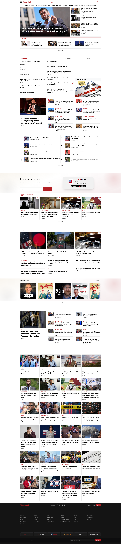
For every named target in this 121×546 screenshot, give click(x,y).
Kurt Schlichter (32, 139)
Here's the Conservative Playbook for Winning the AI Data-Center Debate (90, 372)
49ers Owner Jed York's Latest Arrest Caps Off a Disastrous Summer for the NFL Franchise (90, 419)
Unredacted (62, 517)
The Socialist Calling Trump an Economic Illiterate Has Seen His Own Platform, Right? (44, 30)
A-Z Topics (36, 510)
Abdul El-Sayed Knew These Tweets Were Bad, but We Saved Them (29, 372)
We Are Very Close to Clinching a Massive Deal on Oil (41, 145)
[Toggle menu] (21, 2)
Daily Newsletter (90, 517)
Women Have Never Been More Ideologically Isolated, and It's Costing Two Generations (59, 72)
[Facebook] (62, 505)
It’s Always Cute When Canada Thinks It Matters (30, 62)
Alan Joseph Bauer (50, 521)
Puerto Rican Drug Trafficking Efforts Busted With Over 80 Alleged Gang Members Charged (88, 261)
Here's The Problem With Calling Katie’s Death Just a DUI (32, 86)
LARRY (61, 513)
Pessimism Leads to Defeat (27, 92)
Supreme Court (36, 526)
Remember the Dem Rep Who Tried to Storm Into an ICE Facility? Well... (28, 493)
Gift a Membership (90, 515)
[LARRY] (28, 291)
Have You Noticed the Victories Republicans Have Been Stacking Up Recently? (57, 90)
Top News (22, 513)
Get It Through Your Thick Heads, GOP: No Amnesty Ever (58, 83)
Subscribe (46, 189)
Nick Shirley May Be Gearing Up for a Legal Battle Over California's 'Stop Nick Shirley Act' (91, 332)
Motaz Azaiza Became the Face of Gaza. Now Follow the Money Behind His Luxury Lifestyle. (91, 103)
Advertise (75, 515)
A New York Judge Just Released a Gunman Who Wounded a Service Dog (30, 333)
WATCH (44, 2)
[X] (57, 505)
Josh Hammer (49, 523)
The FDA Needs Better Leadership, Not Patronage (30, 68)
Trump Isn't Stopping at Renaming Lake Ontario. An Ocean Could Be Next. (64, 102)
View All (98, 280)
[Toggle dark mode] (100, 2)
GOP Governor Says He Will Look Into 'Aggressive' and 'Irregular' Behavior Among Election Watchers (33, 263)
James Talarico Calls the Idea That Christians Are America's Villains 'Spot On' (91, 128)
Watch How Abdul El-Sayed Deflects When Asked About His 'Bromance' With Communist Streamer (64, 128)
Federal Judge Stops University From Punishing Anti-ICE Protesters (70, 214)
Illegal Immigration (37, 523)
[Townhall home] (24, 505)
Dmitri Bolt (85, 114)
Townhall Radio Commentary (65, 521)
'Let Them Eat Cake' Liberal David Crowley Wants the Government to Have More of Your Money (91, 341)
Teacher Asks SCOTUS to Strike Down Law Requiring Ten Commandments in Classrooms (63, 332)
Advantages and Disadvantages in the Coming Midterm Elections (32, 80)
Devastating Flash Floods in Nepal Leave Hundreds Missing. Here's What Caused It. (29, 468)
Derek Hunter (49, 515)
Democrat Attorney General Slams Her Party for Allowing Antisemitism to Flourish (63, 119)
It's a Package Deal (52, 61)
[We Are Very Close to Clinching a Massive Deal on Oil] (26, 145)
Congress (35, 515)
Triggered (62, 515)
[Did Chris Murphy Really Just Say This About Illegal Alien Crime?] (67, 159)
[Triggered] (45, 291)
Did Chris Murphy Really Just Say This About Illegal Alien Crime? (85, 159)
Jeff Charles (57, 122)
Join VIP (98, 505)
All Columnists (49, 526)
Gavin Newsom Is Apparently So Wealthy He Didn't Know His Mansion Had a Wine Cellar (50, 419)
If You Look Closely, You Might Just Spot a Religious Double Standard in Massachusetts (49, 214)
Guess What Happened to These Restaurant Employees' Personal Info (91, 468)
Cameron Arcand (86, 121)
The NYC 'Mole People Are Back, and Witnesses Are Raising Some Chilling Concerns (58, 262)
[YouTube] (65, 505)
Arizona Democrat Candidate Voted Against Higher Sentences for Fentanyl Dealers (50, 372)
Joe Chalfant (85, 130)
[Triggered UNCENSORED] (97, 291)
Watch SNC (89, 519)
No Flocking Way (24, 74)
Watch (21, 519)
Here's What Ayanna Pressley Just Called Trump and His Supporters (62, 340)
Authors (21, 526)
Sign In (89, 505)
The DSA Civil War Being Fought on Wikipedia (59, 78)
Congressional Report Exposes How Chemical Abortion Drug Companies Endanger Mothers (90, 395)
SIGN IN (85, 2)
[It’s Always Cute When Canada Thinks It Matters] (26, 138)
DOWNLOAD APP (78, 2)
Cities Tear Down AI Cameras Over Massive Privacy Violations (90, 315)
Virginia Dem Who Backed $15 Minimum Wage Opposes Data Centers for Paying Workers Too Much (64, 324)
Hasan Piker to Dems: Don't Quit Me (57, 66)
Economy (35, 519)
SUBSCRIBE (92, 2)
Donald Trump (36, 517)
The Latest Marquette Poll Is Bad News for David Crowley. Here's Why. (30, 419)
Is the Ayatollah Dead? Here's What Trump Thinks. (59, 252)
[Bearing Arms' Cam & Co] (63, 291)
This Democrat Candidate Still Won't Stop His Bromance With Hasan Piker (70, 372)
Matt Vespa (57, 104)
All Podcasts (62, 523)
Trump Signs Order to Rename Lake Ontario (63, 315)
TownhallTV (22, 523)
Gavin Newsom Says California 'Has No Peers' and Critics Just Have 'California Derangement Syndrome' (91, 111)
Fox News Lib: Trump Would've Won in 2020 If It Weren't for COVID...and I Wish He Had (49, 442)
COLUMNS (39, 2)
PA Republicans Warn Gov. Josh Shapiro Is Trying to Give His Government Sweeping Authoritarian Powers (64, 111)
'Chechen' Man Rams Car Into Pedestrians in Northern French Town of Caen (70, 419)
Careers (75, 517)
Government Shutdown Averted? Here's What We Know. (91, 118)
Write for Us (76, 521)
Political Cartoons (81, 79)
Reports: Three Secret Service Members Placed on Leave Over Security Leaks (59, 270)
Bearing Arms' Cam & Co (64, 519)
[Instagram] (60, 505)
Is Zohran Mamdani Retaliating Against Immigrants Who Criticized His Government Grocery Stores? (33, 253)
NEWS (34, 2)
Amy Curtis (22, 125)
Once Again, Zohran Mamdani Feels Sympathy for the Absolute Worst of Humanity (32, 120)
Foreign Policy (36, 521)
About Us (75, 513)
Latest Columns (23, 517)
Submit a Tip (76, 519)
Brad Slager (49, 519)
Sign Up (98, 540)
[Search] (97, 2)
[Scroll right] (100, 289)
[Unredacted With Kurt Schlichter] (80, 291)
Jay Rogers (32, 154)
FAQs (94, 505)
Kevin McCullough (50, 517)
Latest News (22, 515)
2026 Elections (36, 513)
